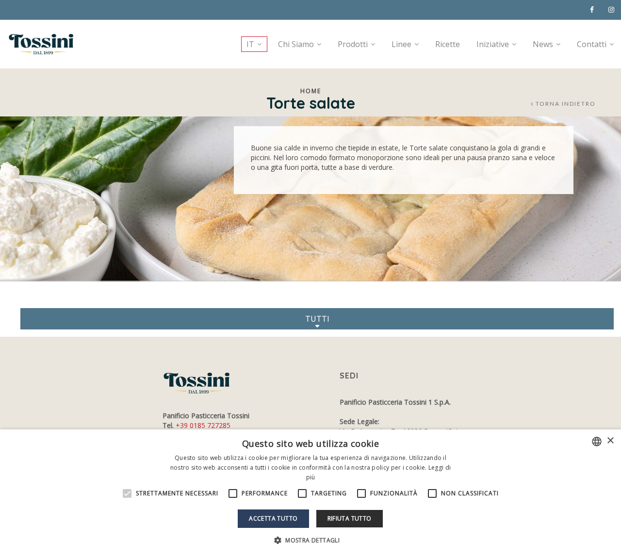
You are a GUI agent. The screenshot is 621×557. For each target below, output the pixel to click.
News (543, 44)
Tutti (317, 318)
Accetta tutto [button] (273, 518)
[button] (310, 540)
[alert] (310, 493)
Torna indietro (566, 104)
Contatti (591, 44)
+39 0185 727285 (203, 425)
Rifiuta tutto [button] (349, 518)
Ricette (447, 44)
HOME (310, 91)
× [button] (610, 440)
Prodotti (353, 44)
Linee (401, 44)
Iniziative (492, 44)
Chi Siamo (296, 44)
